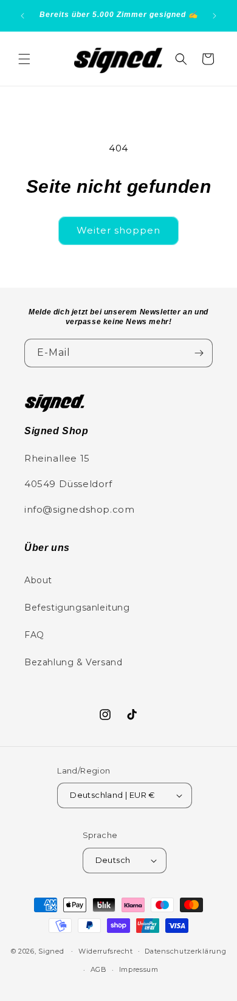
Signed (51, 950)
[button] (24, 59)
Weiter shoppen (118, 230)
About (38, 580)
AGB (99, 969)
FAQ (34, 634)
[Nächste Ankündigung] (214, 15)
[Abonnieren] (198, 353)
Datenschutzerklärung (185, 951)
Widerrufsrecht (105, 951)
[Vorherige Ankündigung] (22, 15)
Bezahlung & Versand (73, 662)
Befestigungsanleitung (77, 607)
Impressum (139, 969)
